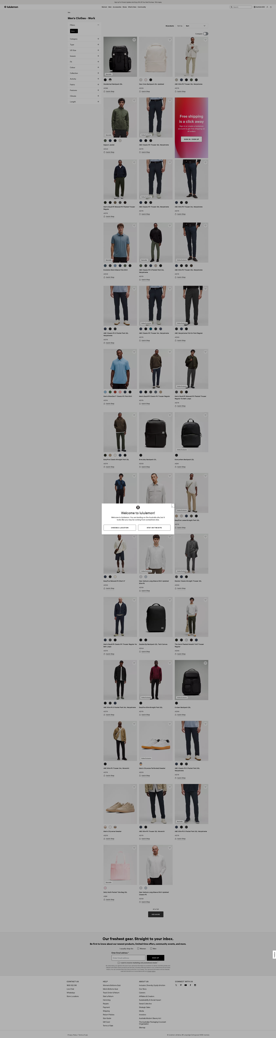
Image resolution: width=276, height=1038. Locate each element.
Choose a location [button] (120, 527)
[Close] (173, 505)
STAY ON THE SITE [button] (154, 527)
